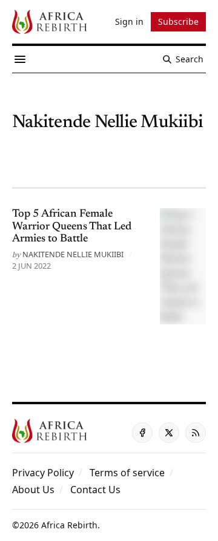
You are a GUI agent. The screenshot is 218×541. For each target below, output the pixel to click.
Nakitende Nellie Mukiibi (73, 254)
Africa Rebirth (69, 525)
